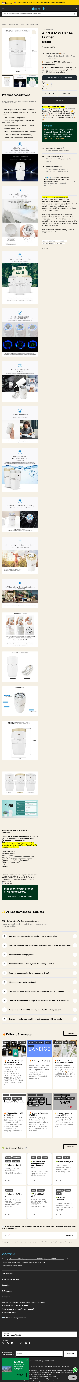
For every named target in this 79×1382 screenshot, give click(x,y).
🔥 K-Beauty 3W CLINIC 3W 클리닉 (38, 1114)
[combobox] (39, 13)
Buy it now (59, 100)
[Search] (74, 13)
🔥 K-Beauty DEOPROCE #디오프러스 (13, 1114)
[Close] (27, 1360)
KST (27, 1262)
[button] (3, 8)
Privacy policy (38, 1361)
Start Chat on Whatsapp (54, 138)
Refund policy (28, 1361)
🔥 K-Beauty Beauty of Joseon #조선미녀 (63, 1114)
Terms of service (49, 1361)
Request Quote (20, 1375)
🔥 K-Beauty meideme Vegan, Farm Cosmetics (64, 1062)
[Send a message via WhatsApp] (75, 1370)
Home (4, 24)
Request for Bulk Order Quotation (59, 78)
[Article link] (39, 1064)
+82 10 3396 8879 (9, 1313)
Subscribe (70, 1353)
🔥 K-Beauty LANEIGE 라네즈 (39, 1062)
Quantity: (45, 89)
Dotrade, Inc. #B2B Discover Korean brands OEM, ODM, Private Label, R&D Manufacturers (37, 1259)
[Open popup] (64, 53)
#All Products (13, 24)
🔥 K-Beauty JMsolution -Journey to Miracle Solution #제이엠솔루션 (14, 1063)
